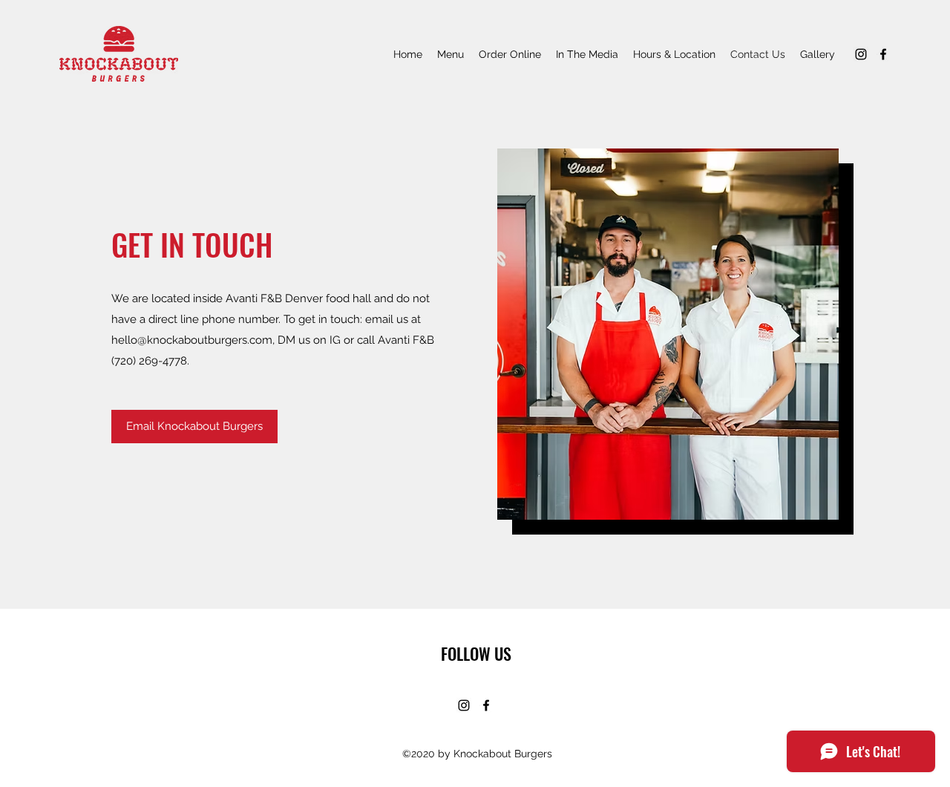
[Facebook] (883, 54)
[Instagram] (861, 54)
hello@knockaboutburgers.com (191, 340)
